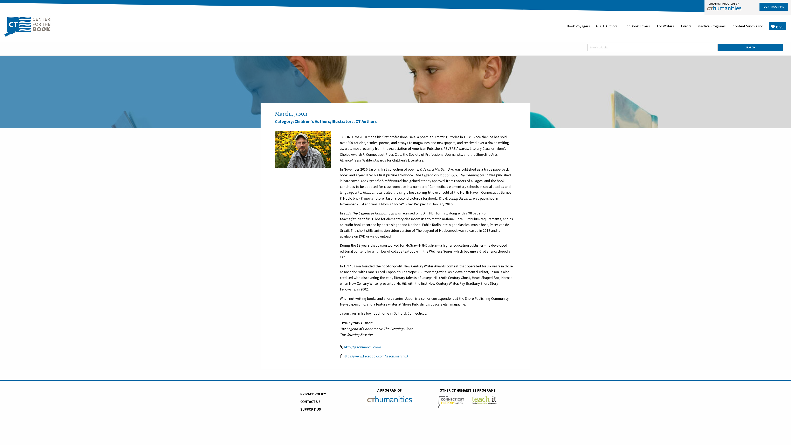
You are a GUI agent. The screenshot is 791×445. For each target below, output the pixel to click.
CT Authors (366, 121)
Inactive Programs (711, 26)
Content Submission (748, 26)
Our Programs (774, 6)
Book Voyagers (578, 26)
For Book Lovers (637, 26)
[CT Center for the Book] (27, 26)
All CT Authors (607, 26)
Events (686, 26)
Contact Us (310, 401)
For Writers (665, 26)
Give (780, 27)
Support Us (310, 409)
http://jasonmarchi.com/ (362, 347)
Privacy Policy (313, 394)
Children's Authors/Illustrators (324, 121)
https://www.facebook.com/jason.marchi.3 (375, 356)
